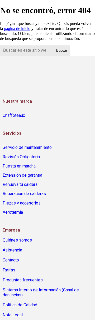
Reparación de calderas (24, 193)
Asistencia (12, 250)
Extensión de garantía (22, 175)
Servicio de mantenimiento (27, 147)
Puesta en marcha (19, 166)
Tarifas (9, 269)
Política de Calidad (20, 304)
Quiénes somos (17, 240)
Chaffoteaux (14, 115)
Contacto (11, 260)
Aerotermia (13, 212)
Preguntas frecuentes (23, 279)
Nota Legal (13, 314)
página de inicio (17, 28)
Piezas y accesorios (22, 203)
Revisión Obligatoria (21, 156)
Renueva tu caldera (20, 184)
